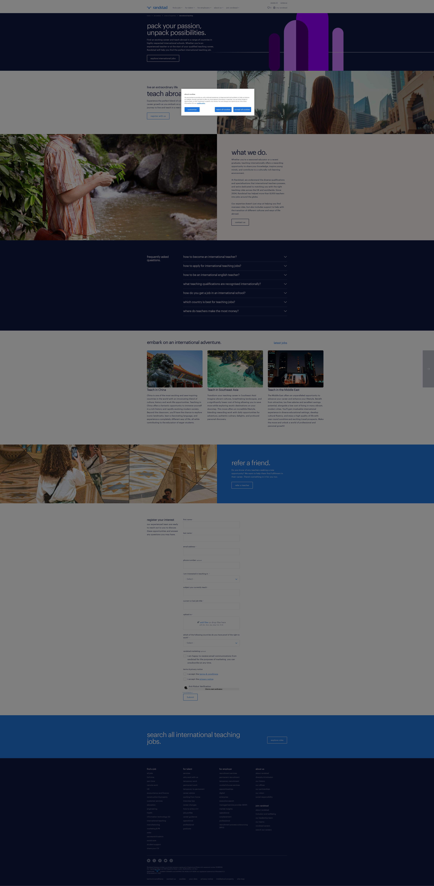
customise (192, 109)
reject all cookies (223, 109)
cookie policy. (201, 103)
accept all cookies (242, 109)
